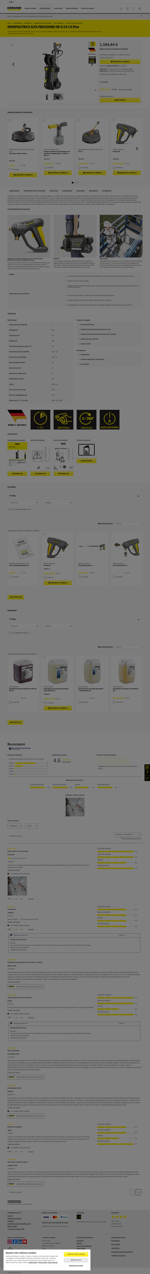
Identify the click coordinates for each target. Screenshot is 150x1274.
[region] (47, 1260)
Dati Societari (53, 1263)
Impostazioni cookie (76, 1266)
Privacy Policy (43, 1263)
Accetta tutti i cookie (76, 1254)
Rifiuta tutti (76, 1260)
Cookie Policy (33, 1263)
